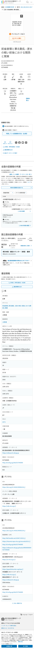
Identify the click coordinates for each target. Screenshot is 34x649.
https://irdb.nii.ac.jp (8, 506)
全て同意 (25, 646)
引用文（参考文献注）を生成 (12, 147)
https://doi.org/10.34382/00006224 (13, 487)
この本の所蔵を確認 (24, 225)
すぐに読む (18, 38)
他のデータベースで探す (11, 153)
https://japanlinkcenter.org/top (12, 569)
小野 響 (4, 322)
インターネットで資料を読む (8, 625)
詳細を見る (28, 99)
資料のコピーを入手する (7, 628)
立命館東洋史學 (9, 7)
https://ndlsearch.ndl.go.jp (10, 453)
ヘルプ (28, 182)
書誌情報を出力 (9, 150)
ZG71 (4, 422)
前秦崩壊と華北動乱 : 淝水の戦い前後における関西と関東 (16, 307)
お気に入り (5, 143)
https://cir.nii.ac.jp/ (8, 559)
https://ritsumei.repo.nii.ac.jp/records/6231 (15, 541)
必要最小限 (9, 646)
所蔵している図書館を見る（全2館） (17, 134)
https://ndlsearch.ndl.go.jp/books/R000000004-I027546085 (17, 549)
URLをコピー (10, 143)
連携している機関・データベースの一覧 (19, 174)
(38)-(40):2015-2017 (26, 7)
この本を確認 (21, 211)
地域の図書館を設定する (16, 187)
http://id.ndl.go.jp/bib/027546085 (12, 463)
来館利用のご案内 (25, 245)
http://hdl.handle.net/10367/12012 (13, 538)
